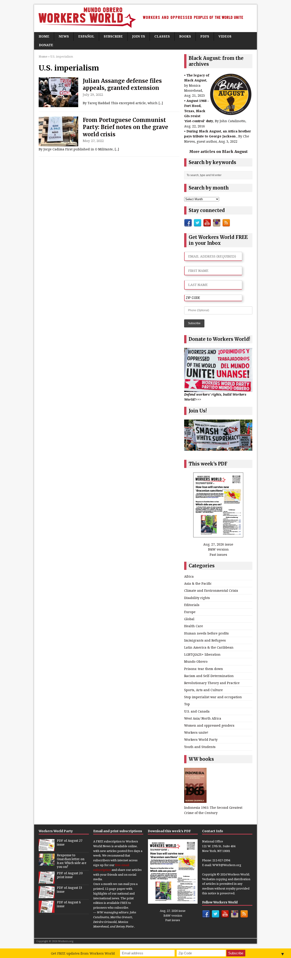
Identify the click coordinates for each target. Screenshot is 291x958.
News (64, 36)
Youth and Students (200, 747)
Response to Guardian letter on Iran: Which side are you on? (71, 861)
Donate (46, 45)
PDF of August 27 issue (69, 843)
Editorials (191, 605)
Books (185, 36)
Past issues (218, 554)
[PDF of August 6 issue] (47, 910)
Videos (224, 36)
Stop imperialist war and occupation (213, 697)
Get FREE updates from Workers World (83, 953)
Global (189, 619)
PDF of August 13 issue (69, 890)
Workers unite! (196, 732)
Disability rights (197, 598)
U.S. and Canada (197, 711)
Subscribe (113, 36)
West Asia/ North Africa (202, 718)
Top (187, 704)
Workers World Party (201, 739)
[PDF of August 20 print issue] (47, 881)
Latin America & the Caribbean (208, 647)
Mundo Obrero (196, 661)
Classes (162, 36)
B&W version (218, 549)
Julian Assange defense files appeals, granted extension (122, 84)
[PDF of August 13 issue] (47, 896)
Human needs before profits (206, 633)
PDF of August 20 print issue (70, 875)
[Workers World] (145, 18)
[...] (160, 103)
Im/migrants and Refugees (205, 640)
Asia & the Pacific (198, 583)
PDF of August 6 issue (69, 904)
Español (86, 36)
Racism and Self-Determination (209, 676)
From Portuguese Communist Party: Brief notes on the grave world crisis (125, 127)
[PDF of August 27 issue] (47, 849)
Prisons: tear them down (203, 669)
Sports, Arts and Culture (203, 690)
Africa (189, 576)
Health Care (193, 626)
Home (44, 36)
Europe (190, 612)
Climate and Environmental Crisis (211, 590)
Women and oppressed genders (209, 725)
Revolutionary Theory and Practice (212, 683)
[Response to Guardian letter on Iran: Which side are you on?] (47, 863)
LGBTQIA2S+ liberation (202, 654)
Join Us (138, 36)
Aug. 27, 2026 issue (218, 544)
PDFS (204, 36)
